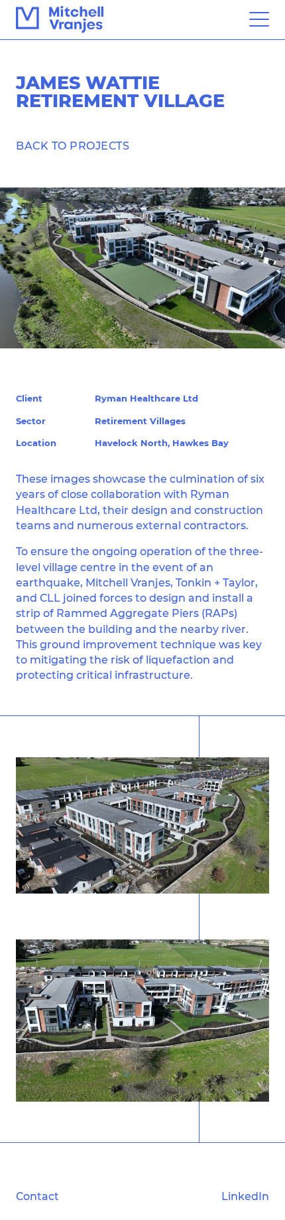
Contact (37, 1196)
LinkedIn (245, 1196)
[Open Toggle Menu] (259, 20)
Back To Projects (72, 145)
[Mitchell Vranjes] (59, 19)
